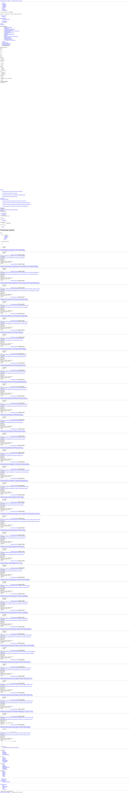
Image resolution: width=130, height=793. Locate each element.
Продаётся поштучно (5, 241)
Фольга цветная (5, 747)
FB (2, 227)
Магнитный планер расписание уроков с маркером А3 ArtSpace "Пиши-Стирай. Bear (15, 734)
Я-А (5, 239)
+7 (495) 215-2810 (3, 213)
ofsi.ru (3, 218)
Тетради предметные (11, 747)
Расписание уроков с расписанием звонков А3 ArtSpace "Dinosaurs (12, 504)
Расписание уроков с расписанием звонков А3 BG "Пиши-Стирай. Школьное (13, 620)
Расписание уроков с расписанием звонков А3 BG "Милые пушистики (12, 537)
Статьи (3, 776)
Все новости (2, 198)
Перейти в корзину (14, 254)
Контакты (4, 9)
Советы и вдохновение (4, 199)
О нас (3, 8)
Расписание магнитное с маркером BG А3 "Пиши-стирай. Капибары (12, 257)
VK (3, 226)
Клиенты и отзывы (5, 754)
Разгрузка (4, 759)
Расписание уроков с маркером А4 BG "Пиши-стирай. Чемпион (11, 422)
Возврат (3, 774)
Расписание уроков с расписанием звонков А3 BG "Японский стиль (12, 554)
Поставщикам (4, 769)
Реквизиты (4, 752)
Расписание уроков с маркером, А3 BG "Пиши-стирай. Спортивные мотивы (13, 323)
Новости (1, 189)
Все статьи (2, 207)
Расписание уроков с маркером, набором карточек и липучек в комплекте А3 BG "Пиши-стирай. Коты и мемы (19, 290)
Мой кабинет (4, 766)
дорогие (5, 237)
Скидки (3, 765)
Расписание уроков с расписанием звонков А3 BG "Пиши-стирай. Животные (13, 603)
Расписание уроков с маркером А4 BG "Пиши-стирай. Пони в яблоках (12, 438)
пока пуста (2, 24)
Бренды (3, 772)
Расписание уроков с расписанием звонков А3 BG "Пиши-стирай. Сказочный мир (14, 587)
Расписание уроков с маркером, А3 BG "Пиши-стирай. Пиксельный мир (13, 356)
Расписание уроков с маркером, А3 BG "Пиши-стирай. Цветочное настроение (14, 307)
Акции (3, 7)
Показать (2, 81)
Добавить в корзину (21, 254)
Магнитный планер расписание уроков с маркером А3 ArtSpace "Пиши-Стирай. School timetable (17, 653)
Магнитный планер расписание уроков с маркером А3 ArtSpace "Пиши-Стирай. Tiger (15, 669)
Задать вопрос (4, 10)
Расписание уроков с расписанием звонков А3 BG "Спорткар (11, 570)
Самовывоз (4, 4)
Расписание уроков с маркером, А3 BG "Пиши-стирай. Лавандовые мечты (13, 389)
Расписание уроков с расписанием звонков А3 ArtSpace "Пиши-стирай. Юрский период (15, 636)
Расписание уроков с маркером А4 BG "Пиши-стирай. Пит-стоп (11, 455)
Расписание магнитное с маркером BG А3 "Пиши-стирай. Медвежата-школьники (14, 471)
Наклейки (17, 747)
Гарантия (4, 773)
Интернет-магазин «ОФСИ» (5, 792)
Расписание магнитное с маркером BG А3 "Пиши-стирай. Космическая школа (14, 488)
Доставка (4, 758)
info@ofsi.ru (4, 220)
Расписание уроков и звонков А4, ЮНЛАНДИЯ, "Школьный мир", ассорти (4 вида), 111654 (16, 719)
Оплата (3, 3)
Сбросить (6, 81)
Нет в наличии (14, 731)
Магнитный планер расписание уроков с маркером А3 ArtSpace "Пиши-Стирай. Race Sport (16, 702)
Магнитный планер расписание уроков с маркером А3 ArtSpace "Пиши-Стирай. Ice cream (16, 686)
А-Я (5, 238)
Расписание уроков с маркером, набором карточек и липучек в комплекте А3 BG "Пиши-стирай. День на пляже (19, 521)
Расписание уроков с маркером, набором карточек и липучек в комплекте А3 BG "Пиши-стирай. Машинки (19, 274)
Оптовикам (4, 6)
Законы (3, 775)
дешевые (6, 236)
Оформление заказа (5, 767)
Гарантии (4, 5)
